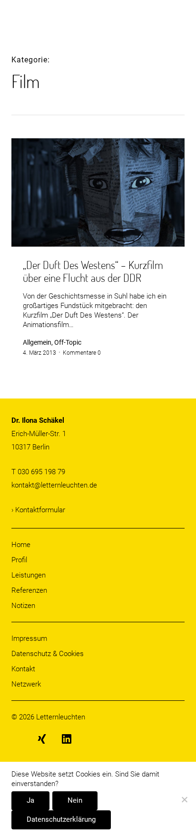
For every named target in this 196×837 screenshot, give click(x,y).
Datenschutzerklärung (61, 819)
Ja (30, 800)
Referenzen (29, 590)
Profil (19, 560)
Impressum (29, 638)
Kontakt (23, 669)
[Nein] (184, 800)
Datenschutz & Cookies (47, 653)
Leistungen (28, 575)
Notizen (23, 605)
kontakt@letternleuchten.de (54, 485)
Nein (75, 800)
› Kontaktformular (38, 510)
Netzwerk (26, 684)
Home (20, 544)
